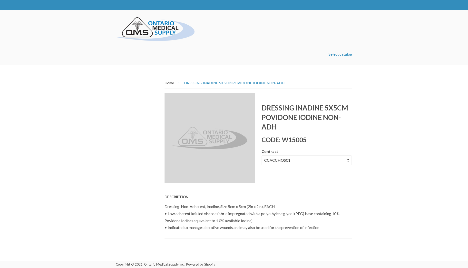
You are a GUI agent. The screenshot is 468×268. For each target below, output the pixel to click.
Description (176, 197)
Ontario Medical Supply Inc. (164, 264)
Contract (270, 151)
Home (169, 83)
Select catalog (340, 54)
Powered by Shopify (200, 264)
